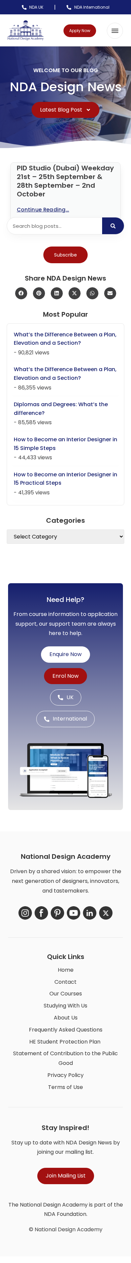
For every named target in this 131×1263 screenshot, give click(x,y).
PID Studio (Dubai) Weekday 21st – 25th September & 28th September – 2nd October (65, 181)
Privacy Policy (65, 1075)
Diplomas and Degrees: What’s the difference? (61, 409)
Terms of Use (65, 1087)
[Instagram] (25, 913)
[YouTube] (73, 913)
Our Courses (65, 993)
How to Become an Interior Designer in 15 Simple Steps (65, 444)
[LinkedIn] (89, 913)
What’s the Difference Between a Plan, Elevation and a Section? (65, 339)
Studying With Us (65, 1005)
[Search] (113, 225)
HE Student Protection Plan (64, 1042)
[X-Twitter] (106, 913)
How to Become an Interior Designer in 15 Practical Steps (65, 479)
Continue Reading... (43, 209)
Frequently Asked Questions (65, 1030)
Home (66, 970)
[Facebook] (41, 913)
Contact (65, 982)
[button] (115, 31)
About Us (66, 1017)
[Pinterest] (57, 913)
